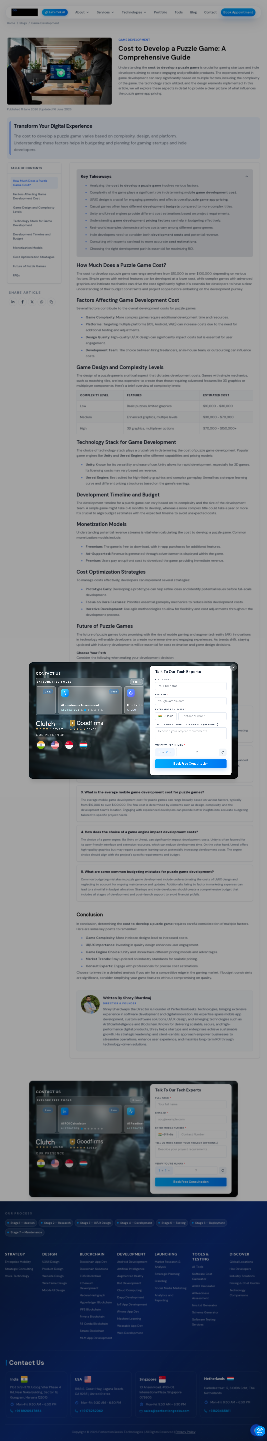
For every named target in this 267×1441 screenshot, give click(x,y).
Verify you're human (170, 745)
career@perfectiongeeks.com (107, 760)
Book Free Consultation (191, 763)
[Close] (233, 667)
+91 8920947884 (98, 765)
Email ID (161, 694)
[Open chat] (260, 1431)
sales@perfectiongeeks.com (58, 760)
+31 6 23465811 (48, 765)
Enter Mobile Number (170, 709)
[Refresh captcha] (223, 752)
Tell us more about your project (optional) (186, 724)
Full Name (163, 679)
